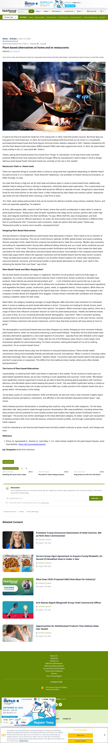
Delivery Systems (51, 17)
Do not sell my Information (54, 668)
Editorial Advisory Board (54, 666)
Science (30, 17)
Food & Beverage (63, 17)
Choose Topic (9, 17)
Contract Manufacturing (90, 17)
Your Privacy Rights (54, 676)
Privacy (54, 673)
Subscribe (94, 498)
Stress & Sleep (103, 17)
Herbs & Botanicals (75, 17)
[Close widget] (52, 700)
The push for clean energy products (48, 474)
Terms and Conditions (54, 671)
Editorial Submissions (54, 663)
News (38, 11)
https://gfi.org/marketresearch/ (32, 444)
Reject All (80, 735)
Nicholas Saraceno (44, 563)
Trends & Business (9, 512)
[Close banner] (105, 2)
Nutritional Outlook (10, 41)
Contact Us (54, 661)
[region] (54, 735)
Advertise (54, 658)
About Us (54, 656)
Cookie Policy (23, 741)
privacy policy (45, 503)
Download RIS (8, 462)
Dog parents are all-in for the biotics (84, 474)
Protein (21, 512)
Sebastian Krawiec (44, 540)
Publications (56, 11)
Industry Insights (40, 17)
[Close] (104, 735)
